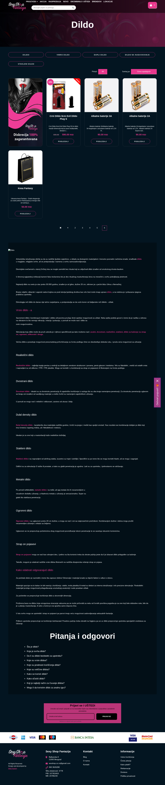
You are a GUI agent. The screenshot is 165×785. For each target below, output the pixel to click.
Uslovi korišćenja (127, 757)
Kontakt (86, 765)
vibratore (22, 320)
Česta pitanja (126, 761)
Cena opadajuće (144, 71)
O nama (86, 761)
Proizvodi (31, 2)
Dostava (124, 772)
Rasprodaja (55, 2)
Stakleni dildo (26, 64)
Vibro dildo (63, 55)
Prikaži (94, 71)
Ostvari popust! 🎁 (157, 394)
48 (103, 71)
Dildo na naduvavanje (137, 55)
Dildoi (26, 55)
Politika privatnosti (128, 776)
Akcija (43, 2)
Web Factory (12, 768)
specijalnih (130, 621)
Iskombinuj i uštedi (80, 2)
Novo (65, 2)
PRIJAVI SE (106, 716)
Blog (85, 757)
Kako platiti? (125, 765)
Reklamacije (125, 768)
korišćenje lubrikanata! (53, 621)
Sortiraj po (126, 71)
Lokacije (108, 2)
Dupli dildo (100, 55)
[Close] (157, 381)
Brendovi (96, 2)
